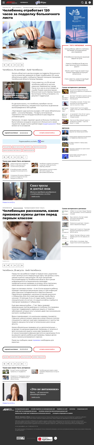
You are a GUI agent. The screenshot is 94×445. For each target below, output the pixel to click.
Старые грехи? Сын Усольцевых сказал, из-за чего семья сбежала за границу (80, 109)
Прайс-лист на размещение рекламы (26, 411)
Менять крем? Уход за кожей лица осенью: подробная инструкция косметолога (76, 72)
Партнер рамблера (31, 438)
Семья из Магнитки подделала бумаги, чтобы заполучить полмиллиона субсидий (19, 165)
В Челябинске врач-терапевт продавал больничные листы (18, 170)
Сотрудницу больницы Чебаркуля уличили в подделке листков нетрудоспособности (20, 177)
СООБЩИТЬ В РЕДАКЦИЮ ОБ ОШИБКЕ (63, 413)
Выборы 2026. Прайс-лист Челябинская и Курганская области (32, 413)
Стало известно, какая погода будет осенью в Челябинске (77, 79)
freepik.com (6, 261)
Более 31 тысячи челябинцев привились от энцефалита (18, 371)
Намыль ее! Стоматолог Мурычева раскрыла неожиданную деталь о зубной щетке (80, 230)
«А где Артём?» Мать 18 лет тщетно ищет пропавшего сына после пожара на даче (80, 115)
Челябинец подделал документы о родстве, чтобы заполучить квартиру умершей (48, 165)
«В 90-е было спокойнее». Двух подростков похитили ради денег (79, 242)
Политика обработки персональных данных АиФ (53, 411)
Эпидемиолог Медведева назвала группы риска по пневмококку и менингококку (20, 377)
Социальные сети (82, 409)
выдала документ (49, 124)
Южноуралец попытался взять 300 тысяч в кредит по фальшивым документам (48, 171)
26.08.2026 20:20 (7, 208)
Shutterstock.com (8, 60)
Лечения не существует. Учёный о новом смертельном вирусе (79, 223)
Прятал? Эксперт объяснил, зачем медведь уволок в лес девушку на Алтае (80, 237)
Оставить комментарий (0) (47, 133)
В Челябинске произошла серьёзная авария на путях (76, 57)
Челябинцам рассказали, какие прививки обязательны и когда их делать (49, 372)
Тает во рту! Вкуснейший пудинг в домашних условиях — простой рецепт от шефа (80, 121)
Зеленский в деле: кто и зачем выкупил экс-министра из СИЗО (78, 131)
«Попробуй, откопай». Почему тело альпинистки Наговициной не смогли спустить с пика (80, 103)
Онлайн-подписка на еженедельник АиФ (43, 409)
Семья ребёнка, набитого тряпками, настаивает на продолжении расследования (77, 50)
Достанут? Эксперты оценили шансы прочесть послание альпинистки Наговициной (80, 97)
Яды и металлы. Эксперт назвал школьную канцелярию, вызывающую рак (79, 218)
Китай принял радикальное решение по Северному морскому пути (80, 137)
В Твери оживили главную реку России (78, 143)
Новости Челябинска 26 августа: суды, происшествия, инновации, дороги (76, 65)
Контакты (72, 409)
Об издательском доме (22, 409)
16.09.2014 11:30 (7, 7)
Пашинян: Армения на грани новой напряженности (79, 149)
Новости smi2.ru (9, 202)
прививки (37, 340)
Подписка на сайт (62, 409)
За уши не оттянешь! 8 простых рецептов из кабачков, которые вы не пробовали (80, 91)
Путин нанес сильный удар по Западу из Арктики (78, 155)
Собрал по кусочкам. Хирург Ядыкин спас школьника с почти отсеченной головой (80, 212)
